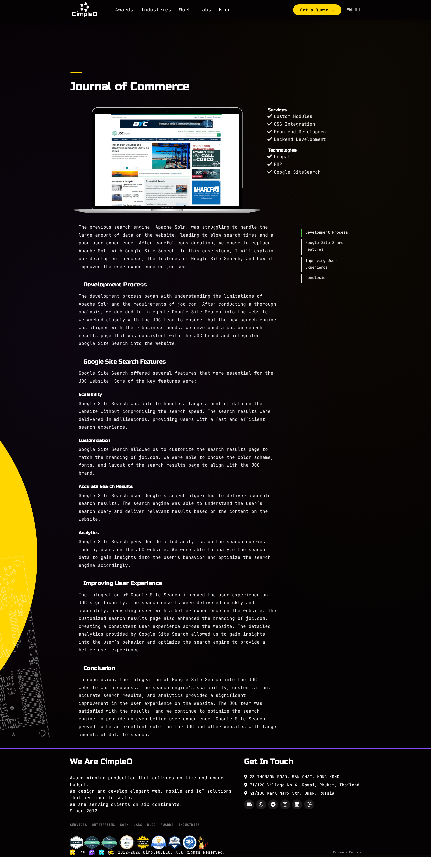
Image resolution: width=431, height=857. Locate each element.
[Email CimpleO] (249, 804)
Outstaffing (103, 825)
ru (357, 10)
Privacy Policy (347, 852)
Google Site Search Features (325, 246)
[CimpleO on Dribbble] (309, 804)
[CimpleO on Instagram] (285, 804)
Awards (124, 9)
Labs (205, 9)
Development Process (326, 232)
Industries (156, 9)
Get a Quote (314, 10)
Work (185, 9)
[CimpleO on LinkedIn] (297, 804)
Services (78, 825)
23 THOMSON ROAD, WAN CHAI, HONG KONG (293, 777)
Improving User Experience (321, 264)
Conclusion (316, 277)
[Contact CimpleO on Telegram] (273, 804)
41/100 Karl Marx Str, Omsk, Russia (290, 793)
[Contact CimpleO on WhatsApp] (261, 804)
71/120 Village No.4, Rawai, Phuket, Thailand (303, 785)
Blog (225, 9)
